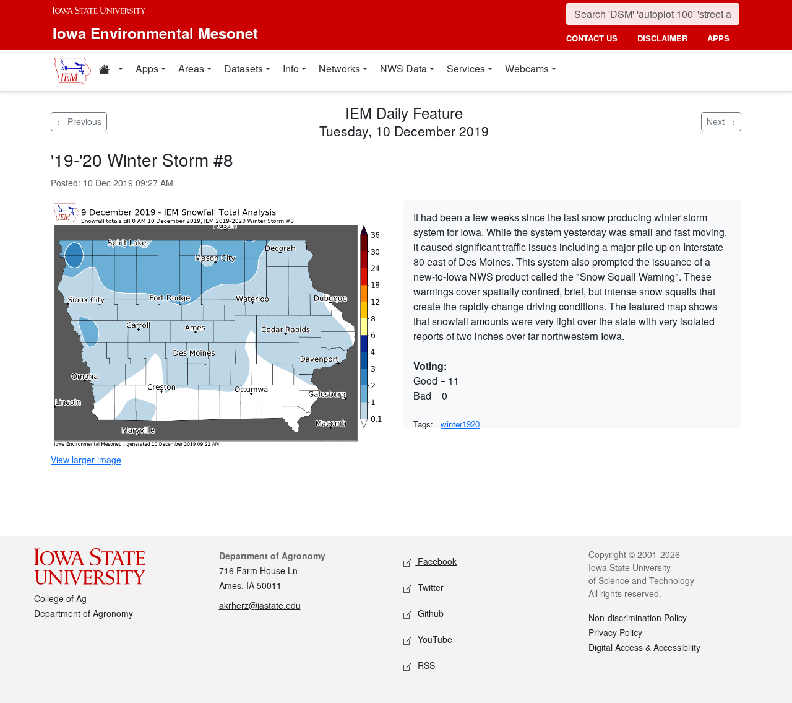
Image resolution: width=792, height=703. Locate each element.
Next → (721, 121)
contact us (592, 38)
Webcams (527, 68)
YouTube (433, 639)
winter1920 (460, 424)
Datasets (243, 68)
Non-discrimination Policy (637, 617)
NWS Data (403, 68)
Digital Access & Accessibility (644, 647)
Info (291, 68)
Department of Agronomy (83, 613)
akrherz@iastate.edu (260, 605)
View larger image (86, 459)
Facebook (436, 561)
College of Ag (60, 598)
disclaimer (662, 38)
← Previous (78, 121)
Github (429, 613)
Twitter (429, 587)
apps (718, 38)
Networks (339, 68)
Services (466, 68)
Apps (147, 68)
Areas (191, 68)
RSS (425, 665)
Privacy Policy (615, 632)
